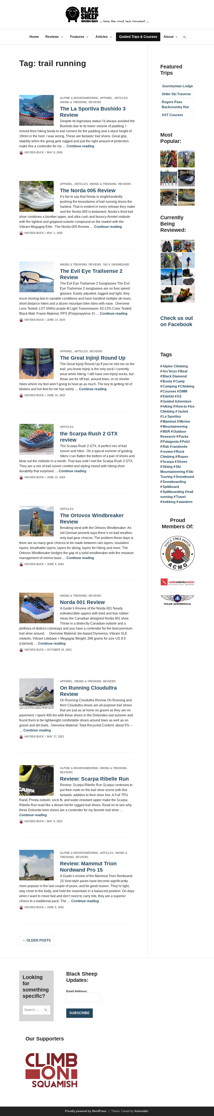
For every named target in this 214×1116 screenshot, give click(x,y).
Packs (184, 436)
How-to (181, 406)
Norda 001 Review (82, 602)
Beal (183, 371)
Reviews (52, 36)
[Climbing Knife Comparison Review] (168, 179)
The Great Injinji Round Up (92, 358)
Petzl (186, 441)
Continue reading (80, 146)
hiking (167, 406)
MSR (166, 431)
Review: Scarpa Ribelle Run (94, 779)
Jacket (183, 411)
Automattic (141, 1111)
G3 (179, 396)
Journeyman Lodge (177, 86)
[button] (166, 246)
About (168, 36)
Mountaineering (175, 426)
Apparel (106, 98)
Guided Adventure (177, 401)
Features (77, 36)
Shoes (182, 461)
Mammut (169, 421)
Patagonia (171, 441)
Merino (184, 421)
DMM (183, 391)
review (168, 451)
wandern (185, 502)
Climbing (187, 386)
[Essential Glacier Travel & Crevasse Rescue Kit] (168, 198)
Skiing (168, 466)
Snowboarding (174, 482)
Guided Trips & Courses (138, 36)
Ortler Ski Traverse (176, 94)
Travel (181, 497)
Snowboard (185, 476)
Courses (169, 391)
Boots (167, 381)
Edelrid (168, 396)
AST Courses (172, 115)
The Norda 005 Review (87, 190)
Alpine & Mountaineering (79, 98)
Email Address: (77, 991)
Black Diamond (175, 376)
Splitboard (171, 487)
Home (34, 36)
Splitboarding (173, 492)
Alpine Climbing (175, 366)
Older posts (39, 940)
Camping (170, 386)
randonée (179, 446)
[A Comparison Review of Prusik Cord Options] (168, 159)
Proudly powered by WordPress (85, 1111)
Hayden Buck (34, 152)
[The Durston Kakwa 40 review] (186, 159)
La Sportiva (172, 416)
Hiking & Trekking (73, 102)
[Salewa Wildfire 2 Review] (186, 198)
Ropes (183, 456)
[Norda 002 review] (186, 179)
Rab (166, 446)
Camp (180, 381)
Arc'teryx (170, 371)
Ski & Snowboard (116, 264)
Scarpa (168, 461)
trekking (169, 502)
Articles (102, 36)
